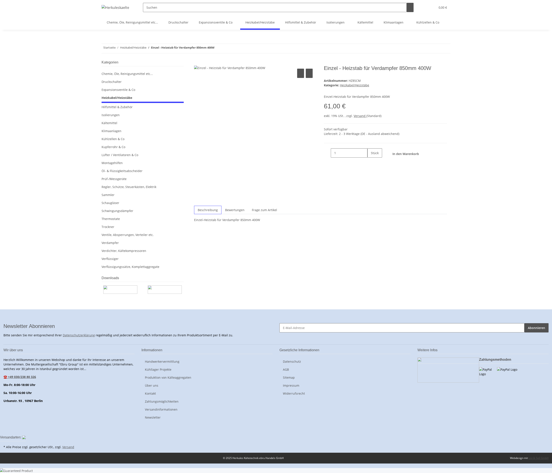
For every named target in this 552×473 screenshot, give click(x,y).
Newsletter (153, 417)
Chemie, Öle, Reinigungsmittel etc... (127, 74)
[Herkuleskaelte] (115, 7)
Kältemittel (109, 123)
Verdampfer (110, 243)
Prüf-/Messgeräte (114, 179)
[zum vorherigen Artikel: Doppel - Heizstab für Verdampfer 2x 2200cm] (225, 48)
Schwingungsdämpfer (117, 211)
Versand (360, 116)
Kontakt (150, 393)
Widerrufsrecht (294, 393)
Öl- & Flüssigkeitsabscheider (122, 171)
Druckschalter (112, 82)
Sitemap (289, 377)
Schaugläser (110, 203)
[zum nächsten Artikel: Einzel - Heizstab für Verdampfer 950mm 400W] (218, 48)
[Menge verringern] (327, 153)
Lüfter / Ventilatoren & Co (120, 155)
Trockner (108, 227)
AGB (286, 369)
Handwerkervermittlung (162, 361)
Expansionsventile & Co (118, 90)
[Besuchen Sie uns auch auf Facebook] (6, 429)
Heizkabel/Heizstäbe (354, 85)
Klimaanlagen (111, 131)
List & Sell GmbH (538, 458)
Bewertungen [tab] (235, 210)
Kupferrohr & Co (113, 147)
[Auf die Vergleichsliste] (300, 73)
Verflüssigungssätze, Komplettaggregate (130, 267)
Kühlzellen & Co (113, 139)
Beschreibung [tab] (208, 210)
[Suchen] (410, 7)
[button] (423, 7)
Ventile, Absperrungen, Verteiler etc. (128, 235)
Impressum (291, 385)
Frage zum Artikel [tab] (264, 210)
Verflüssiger (110, 259)
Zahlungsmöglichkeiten (162, 401)
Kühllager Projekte (158, 369)
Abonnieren (536, 328)
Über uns (151, 385)
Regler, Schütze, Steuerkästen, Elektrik (129, 187)
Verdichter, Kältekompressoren (124, 251)
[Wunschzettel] (430, 7)
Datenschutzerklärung (79, 335)
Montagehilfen (112, 163)
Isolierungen (111, 115)
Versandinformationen (161, 409)
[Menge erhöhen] (370, 162)
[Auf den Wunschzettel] (309, 73)
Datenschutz (292, 361)
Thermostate (111, 219)
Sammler (108, 195)
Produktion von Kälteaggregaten (168, 377)
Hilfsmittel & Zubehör (117, 107)
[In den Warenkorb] (197, 62)
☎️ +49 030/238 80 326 (19, 377)
